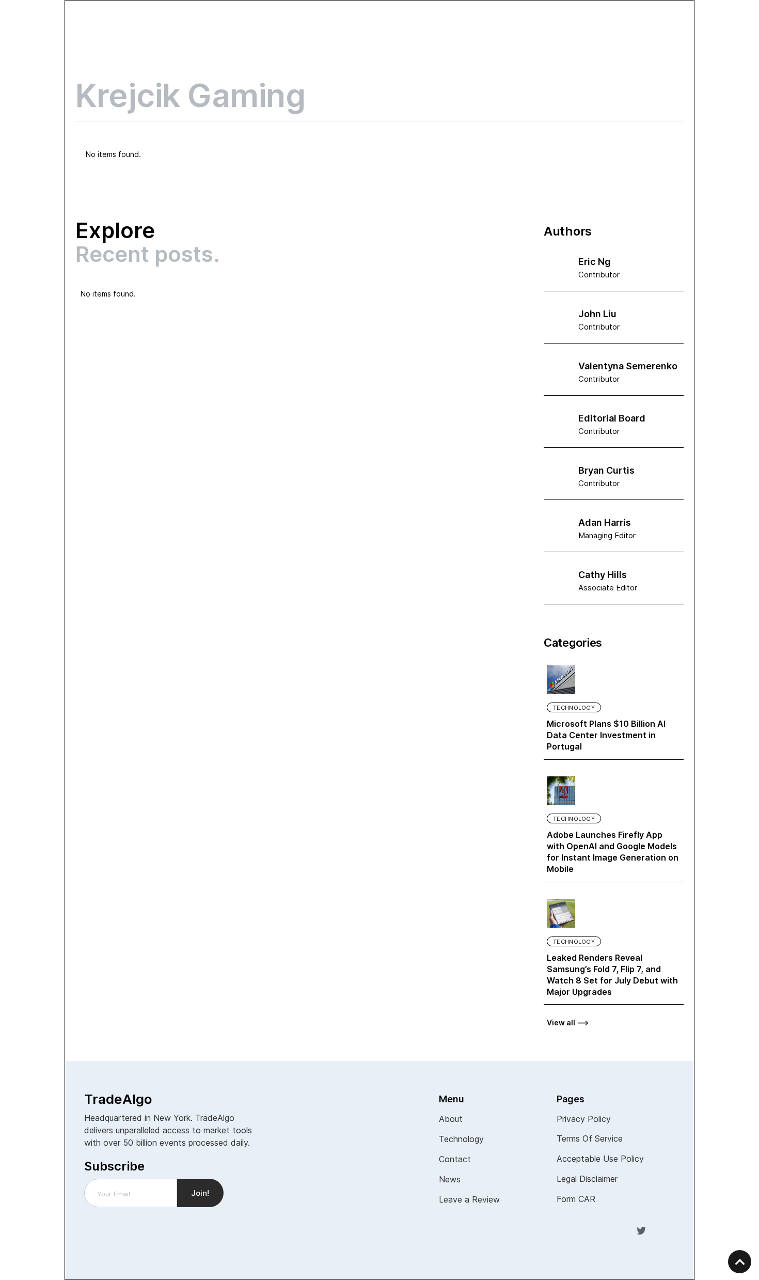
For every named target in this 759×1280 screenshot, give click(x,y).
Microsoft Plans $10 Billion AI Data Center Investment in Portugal (606, 735)
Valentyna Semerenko (627, 366)
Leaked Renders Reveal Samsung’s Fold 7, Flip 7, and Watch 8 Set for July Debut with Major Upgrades (612, 975)
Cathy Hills (602, 574)
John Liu (597, 313)
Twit (641, 1230)
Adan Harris (604, 522)
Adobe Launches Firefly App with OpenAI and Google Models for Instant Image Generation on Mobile (612, 852)
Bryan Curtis (606, 470)
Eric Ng (594, 261)
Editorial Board (611, 418)
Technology (574, 707)
